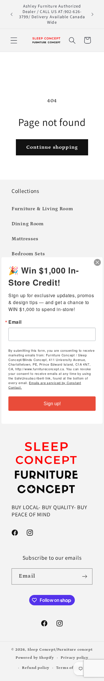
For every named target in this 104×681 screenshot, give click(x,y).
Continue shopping (52, 147)
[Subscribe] (84, 576)
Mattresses (25, 239)
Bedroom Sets (28, 254)
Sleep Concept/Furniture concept (60, 649)
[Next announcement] (92, 14)
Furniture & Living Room (42, 209)
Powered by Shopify (35, 658)
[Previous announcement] (11, 14)
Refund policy (35, 668)
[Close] (97, 262)
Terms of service (72, 668)
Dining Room (28, 224)
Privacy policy (74, 658)
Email (15, 322)
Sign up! (52, 403)
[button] (14, 40)
